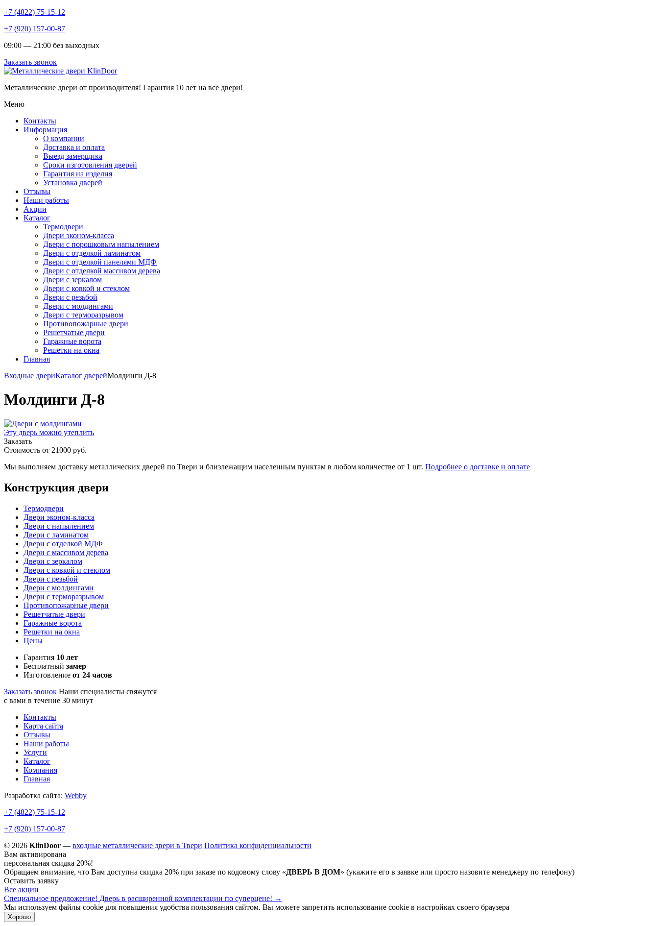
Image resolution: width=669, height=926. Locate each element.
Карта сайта (43, 726)
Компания (40, 770)
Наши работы (46, 200)
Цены (33, 640)
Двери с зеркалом (72, 279)
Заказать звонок (30, 62)
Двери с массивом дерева (66, 552)
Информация (45, 129)
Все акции (21, 889)
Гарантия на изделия (77, 174)
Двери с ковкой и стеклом (86, 288)
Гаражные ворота (72, 341)
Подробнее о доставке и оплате (477, 467)
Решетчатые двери (74, 332)
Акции (35, 209)
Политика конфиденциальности (257, 845)
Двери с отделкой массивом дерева (101, 271)
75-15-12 (34, 812)
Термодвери (63, 226)
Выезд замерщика (72, 156)
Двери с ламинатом (56, 535)
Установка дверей (72, 182)
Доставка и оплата (74, 147)
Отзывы (37, 191)
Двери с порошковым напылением (101, 244)
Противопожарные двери (85, 323)
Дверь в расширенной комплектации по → (143, 898)
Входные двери (29, 375)
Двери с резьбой (70, 297)
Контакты (40, 121)
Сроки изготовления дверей (90, 165)
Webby (76, 795)
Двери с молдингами (78, 306)
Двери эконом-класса (78, 235)
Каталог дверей (81, 375)
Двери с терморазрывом (83, 315)
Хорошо (19, 917)
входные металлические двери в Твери (137, 845)
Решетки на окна (71, 350)
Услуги (35, 752)
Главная (37, 359)
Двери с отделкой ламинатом (92, 253)
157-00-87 (34, 829)
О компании (63, 138)
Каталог (37, 218)
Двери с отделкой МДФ (63, 543)
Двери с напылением (59, 526)
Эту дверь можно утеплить (49, 432)
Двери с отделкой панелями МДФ (100, 262)
